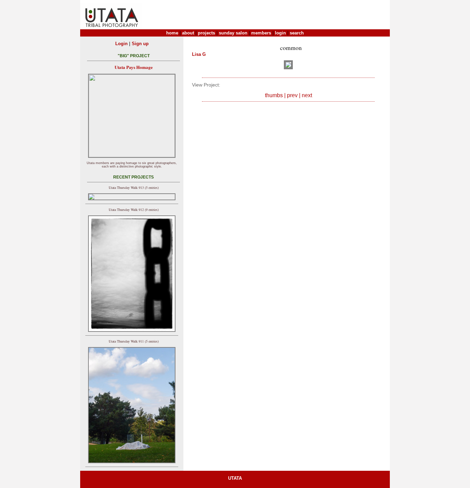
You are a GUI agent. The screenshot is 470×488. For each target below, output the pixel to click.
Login (121, 43)
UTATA (235, 478)
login (280, 32)
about (188, 32)
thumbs (274, 95)
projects (206, 32)
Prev (292, 95)
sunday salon (233, 32)
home (172, 32)
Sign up (140, 43)
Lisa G (199, 54)
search (297, 32)
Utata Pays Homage (134, 67)
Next (307, 95)
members (261, 32)
